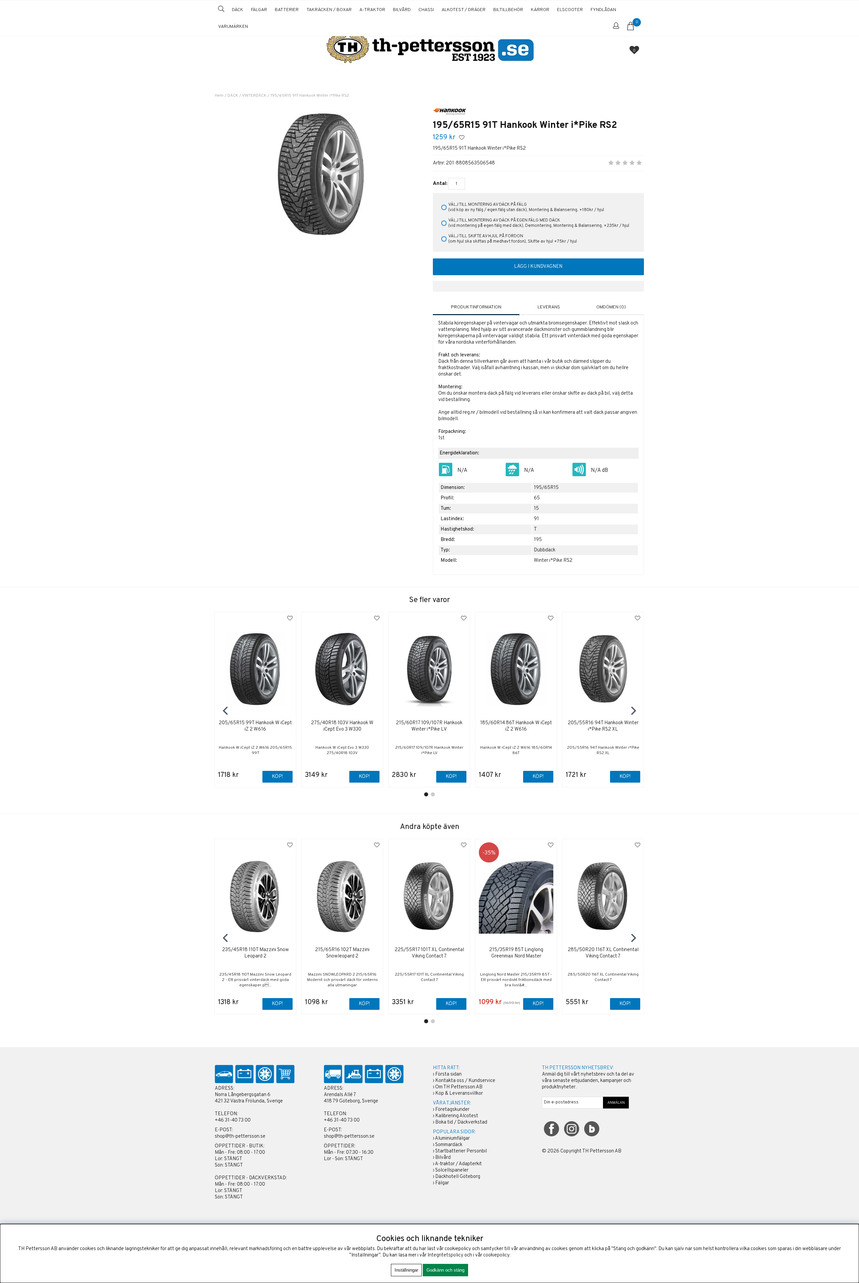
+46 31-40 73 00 (233, 1120)
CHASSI (426, 10)
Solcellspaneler (451, 1170)
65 (537, 498)
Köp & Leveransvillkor (459, 1093)
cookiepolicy (496, 1255)
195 (538, 540)
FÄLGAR (259, 10)
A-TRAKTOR (372, 10)
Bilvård (443, 1157)
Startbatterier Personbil (461, 1151)
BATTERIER (287, 10)
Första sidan (448, 1074)
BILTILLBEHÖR (508, 10)
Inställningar (406, 1270)
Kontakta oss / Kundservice (465, 1081)
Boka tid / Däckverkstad (461, 1122)
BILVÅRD (402, 10)
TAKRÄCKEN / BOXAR (329, 10)
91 (536, 519)
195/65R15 (546, 488)
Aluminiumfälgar (452, 1138)
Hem (219, 95)
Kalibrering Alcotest (456, 1116)
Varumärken (233, 27)
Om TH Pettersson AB (459, 1087)
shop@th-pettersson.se (240, 1136)
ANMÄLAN (616, 1102)
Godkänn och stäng (445, 1270)
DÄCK (237, 10)
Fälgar (442, 1183)
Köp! (277, 777)
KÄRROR (540, 10)
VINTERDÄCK (254, 95)
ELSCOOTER (570, 10)
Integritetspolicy (445, 1255)
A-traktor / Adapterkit (458, 1164)
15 (536, 508)
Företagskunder (452, 1109)
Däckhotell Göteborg (457, 1177)
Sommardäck (448, 1145)
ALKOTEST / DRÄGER (464, 10)
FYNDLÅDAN (603, 10)
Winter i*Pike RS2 (553, 560)
